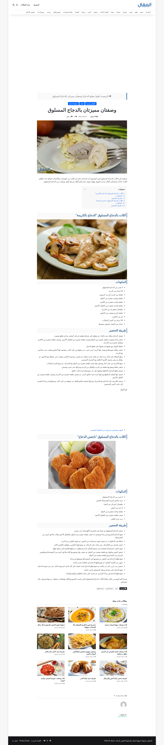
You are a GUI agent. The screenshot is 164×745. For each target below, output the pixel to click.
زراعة (49, 12)
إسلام (95, 12)
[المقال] (144, 5)
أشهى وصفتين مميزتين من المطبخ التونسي (106, 430)
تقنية (141, 12)
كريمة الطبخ (100, 588)
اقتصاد (77, 12)
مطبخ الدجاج (89, 96)
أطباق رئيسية (90, 104)
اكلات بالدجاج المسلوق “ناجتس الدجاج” (109, 201)
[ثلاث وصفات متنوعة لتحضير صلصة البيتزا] (51, 668)
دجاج (116, 588)
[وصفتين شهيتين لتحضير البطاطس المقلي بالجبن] (82, 641)
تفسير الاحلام (30, 12)
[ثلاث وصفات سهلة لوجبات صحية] (113, 615)
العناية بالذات (104, 12)
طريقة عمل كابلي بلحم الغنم (55, 652)
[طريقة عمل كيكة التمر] (82, 668)
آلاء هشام (93, 116)
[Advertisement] (82, 54)
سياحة (118, 12)
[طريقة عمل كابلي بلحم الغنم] (51, 641)
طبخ (136, 12)
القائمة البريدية (36, 741)
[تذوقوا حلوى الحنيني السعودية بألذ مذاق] (51, 615)
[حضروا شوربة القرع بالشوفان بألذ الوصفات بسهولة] (82, 615)
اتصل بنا (15, 741)
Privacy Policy (24, 741)
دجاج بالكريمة (109, 588)
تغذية (131, 12)
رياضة (83, 12)
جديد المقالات (25, 5)
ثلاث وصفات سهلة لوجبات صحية (116, 625)
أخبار (148, 12)
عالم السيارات (68, 12)
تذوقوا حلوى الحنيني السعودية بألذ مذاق (51, 625)
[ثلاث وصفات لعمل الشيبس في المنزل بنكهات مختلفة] (113, 641)
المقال (134, 741)
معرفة (125, 12)
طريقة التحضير (116, 198)
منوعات (41, 12)
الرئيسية (36, 5)
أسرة (89, 12)
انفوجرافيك (57, 12)
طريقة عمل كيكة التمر (88, 678)
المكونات (119, 196)
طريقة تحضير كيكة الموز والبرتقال (115, 678)
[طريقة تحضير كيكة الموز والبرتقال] (113, 668)
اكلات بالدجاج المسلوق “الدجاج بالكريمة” (109, 193)
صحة (112, 12)
